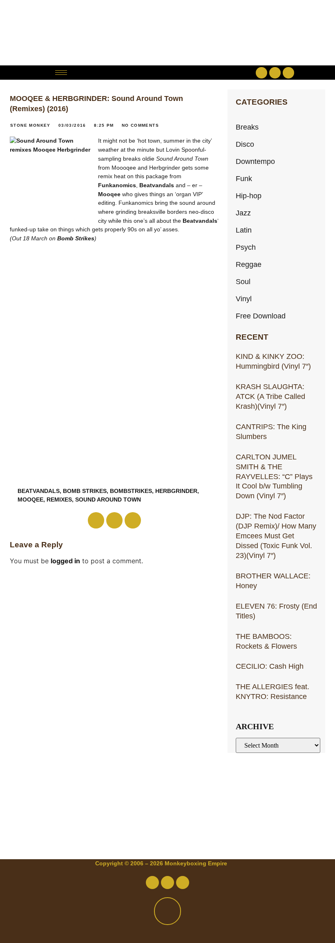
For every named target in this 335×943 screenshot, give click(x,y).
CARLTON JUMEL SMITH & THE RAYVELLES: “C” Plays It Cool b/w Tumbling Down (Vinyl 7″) (274, 476)
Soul (243, 281)
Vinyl (244, 298)
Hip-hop (248, 195)
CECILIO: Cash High (270, 666)
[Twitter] (275, 72)
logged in (65, 561)
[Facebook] (261, 72)
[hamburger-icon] (61, 72)
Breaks (247, 127)
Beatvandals (156, 185)
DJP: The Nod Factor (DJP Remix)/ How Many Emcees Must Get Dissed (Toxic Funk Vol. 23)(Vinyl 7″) (276, 536)
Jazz (243, 212)
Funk (244, 178)
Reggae (248, 264)
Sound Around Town (108, 499)
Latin (244, 230)
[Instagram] (288, 72)
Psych (246, 247)
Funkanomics (117, 185)
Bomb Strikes (75, 238)
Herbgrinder (176, 491)
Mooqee (109, 194)
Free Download (261, 315)
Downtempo (255, 161)
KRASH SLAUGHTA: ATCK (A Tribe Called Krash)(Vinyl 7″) (270, 396)
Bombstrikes (131, 491)
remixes (59, 499)
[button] (167, 72)
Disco (245, 144)
